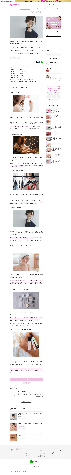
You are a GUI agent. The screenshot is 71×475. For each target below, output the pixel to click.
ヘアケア (47, 44)
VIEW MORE (59, 80)
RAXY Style (25, 8)
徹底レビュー (55, 90)
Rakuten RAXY (14, 5)
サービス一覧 (11, 471)
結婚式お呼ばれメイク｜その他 (17, 77)
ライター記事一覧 (39, 396)
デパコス (54, 97)
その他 (47, 50)
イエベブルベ (57, 94)
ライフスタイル (51, 99)
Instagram (53, 452)
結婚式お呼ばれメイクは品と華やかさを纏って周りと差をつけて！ (23, 81)
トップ (15, 8)
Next (41, 384)
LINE (52, 453)
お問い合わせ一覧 (17, 471)
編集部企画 (58, 86)
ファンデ (59, 97)
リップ (59, 92)
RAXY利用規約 (40, 455)
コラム (47, 48)
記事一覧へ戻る (26, 401)
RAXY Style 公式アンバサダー (52, 88)
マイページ (26, 452)
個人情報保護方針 (32, 464)
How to (20, 418)
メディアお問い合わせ (41, 450)
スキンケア (48, 35)
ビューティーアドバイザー (28, 455)
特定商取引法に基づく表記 (42, 456)
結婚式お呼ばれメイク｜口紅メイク (17, 75)
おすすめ (53, 86)
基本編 (23, 438)
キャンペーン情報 (35, 8)
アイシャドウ (49, 92)
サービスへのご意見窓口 (42, 453)
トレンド (23, 428)
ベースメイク (48, 37)
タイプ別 (57, 99)
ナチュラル (23, 418)
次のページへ (26, 379)
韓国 (50, 90)
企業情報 (27, 464)
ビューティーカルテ (27, 453)
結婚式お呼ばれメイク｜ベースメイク (18, 71)
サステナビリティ (23, 471)
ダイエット (48, 97)
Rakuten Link (54, 455)
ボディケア (48, 41)
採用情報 (43, 464)
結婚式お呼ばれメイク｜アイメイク (17, 73)
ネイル (47, 46)
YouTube (53, 456)
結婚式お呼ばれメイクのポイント (17, 69)
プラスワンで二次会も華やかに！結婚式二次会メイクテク (22, 79)
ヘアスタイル (50, 94)
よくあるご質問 (56, 8)
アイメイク (13, 56)
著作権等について (38, 464)
